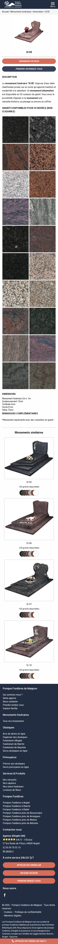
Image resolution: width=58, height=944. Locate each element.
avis (28, 839)
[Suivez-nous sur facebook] (6, 895)
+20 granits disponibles (29, 487)
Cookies (8, 912)
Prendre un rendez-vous (29, 69)
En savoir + (8, 851)
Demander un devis (29, 61)
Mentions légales (12, 915)
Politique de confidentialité (28, 912)
